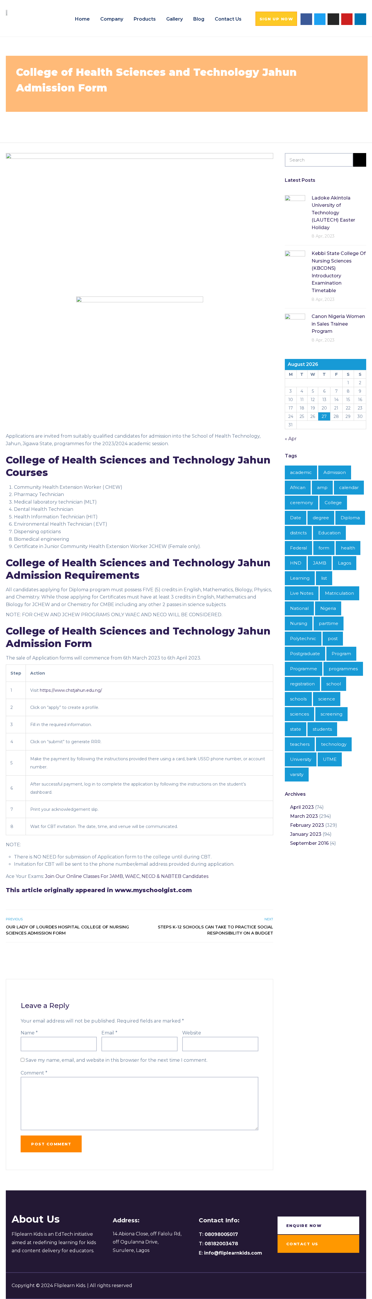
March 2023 (304, 816)
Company (111, 19)
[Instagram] (333, 19)
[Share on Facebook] (250, 954)
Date (295, 517)
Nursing (298, 623)
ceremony (301, 502)
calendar (349, 487)
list (324, 578)
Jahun (154, 121)
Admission (86, 121)
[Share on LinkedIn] (269, 954)
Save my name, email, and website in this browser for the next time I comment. (117, 1060)
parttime (328, 623)
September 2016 (309, 843)
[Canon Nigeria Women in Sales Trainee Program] (295, 323)
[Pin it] (263, 954)
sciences (198, 121)
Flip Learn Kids (267, 121)
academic (301, 472)
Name (29, 1033)
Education (329, 533)
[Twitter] (320, 19)
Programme (303, 668)
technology (222, 121)
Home (82, 19)
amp (322, 487)
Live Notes (175, 121)
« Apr (291, 438)
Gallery (174, 19)
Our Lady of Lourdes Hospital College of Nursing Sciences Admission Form (67, 930)
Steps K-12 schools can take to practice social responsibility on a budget (215, 930)
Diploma (350, 517)
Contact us (228, 19)
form (124, 121)
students (322, 729)
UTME (330, 759)
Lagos (344, 563)
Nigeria (328, 608)
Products (145, 19)
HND (295, 563)
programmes (343, 668)
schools (298, 699)
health (138, 121)
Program (341, 653)
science (326, 699)
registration (302, 684)
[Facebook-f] (306, 19)
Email (109, 1033)
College (108, 121)
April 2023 (302, 807)
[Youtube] (347, 19)
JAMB (319, 563)
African (297, 487)
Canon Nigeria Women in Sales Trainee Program (338, 324)
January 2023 (305, 834)
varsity (296, 774)
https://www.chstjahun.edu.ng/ (71, 690)
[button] (276, 19)
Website (191, 1033)
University (300, 759)
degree (321, 517)
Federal (298, 548)
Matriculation (339, 593)
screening (331, 714)
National (299, 608)
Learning (300, 578)
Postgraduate (305, 653)
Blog (198, 19)
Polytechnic (303, 638)
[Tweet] (256, 954)
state (295, 729)
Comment (34, 1073)
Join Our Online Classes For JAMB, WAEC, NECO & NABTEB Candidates (126, 876)
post (333, 638)
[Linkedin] (360, 19)
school (333, 684)
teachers (300, 744)
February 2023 (307, 825)
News (58, 121)
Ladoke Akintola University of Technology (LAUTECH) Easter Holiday (333, 212)
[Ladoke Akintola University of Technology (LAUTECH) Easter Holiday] (295, 204)
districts (298, 533)
